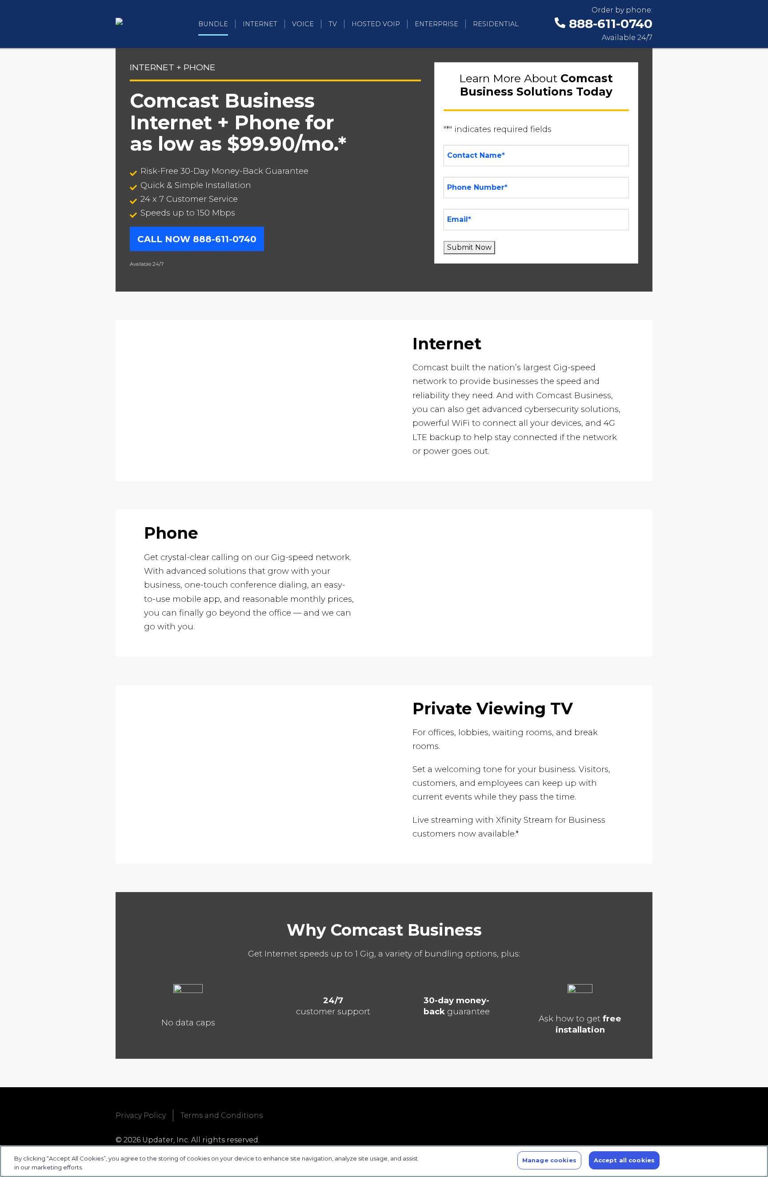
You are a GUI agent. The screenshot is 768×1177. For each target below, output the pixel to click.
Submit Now (469, 247)
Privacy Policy (141, 1115)
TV (332, 24)
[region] (384, 1161)
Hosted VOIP (376, 24)
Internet (260, 24)
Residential (496, 24)
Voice (303, 24)
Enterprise (436, 24)
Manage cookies (549, 1160)
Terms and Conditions (221, 1115)
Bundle (213, 24)
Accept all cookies (624, 1160)
